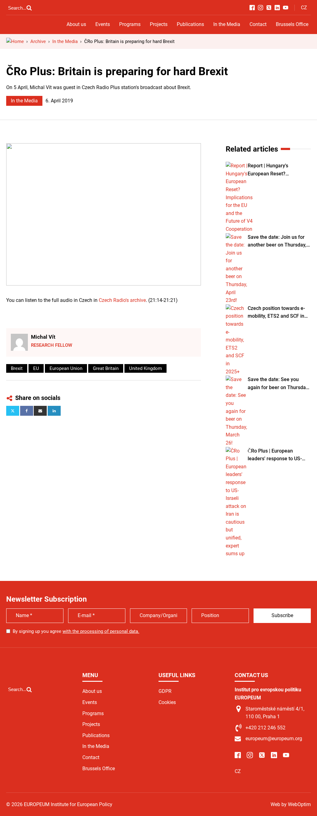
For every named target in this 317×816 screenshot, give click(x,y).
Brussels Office (292, 24)
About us (76, 24)
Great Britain (106, 368)
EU (36, 368)
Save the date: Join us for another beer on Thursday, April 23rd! (277, 241)
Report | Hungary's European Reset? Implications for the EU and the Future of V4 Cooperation (278, 170)
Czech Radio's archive (122, 300)
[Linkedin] (54, 411)
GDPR (165, 691)
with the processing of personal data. (101, 631)
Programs (130, 24)
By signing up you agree (76, 631)
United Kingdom (145, 368)
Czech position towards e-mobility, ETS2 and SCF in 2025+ (276, 312)
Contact (258, 24)
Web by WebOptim (291, 804)
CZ (304, 8)
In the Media (226, 24)
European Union (66, 368)
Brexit (17, 368)
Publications (190, 24)
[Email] (40, 411)
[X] (12, 411)
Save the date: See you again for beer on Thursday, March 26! (278, 383)
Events (102, 24)
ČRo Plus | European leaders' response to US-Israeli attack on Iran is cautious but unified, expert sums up (278, 455)
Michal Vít (43, 337)
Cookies (167, 702)
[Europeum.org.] (15, 41)
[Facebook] (26, 411)
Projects (158, 24)
